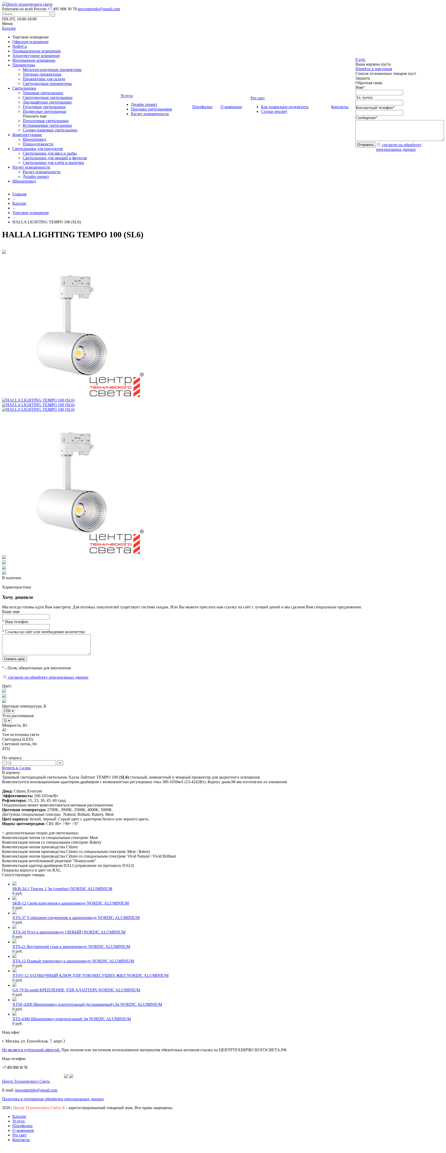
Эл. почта (363, 97)
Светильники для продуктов (37, 148)
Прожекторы (23, 65)
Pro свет (19, 1135)
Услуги (18, 1121)
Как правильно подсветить (284, 107)
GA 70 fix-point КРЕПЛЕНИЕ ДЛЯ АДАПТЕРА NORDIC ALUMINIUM (76, 990)
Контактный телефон (375, 107)
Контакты (21, 1140)
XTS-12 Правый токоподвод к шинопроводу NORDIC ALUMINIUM (73, 961)
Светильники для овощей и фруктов (55, 158)
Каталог (19, 203)
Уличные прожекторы (42, 74)
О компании (23, 1130)
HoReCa (19, 46)
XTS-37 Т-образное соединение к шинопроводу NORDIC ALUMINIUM (76, 917)
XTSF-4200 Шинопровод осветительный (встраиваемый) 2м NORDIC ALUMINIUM (87, 1004)
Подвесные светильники (44, 111)
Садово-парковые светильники (50, 130)
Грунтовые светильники (44, 107)
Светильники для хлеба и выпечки (53, 162)
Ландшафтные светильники (47, 102)
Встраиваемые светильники (47, 125)
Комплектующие (27, 134)
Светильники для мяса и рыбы (50, 153)
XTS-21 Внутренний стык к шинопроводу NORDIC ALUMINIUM (71, 946)
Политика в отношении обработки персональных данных (53, 1099)
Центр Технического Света (26, 1081)
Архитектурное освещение (36, 55)
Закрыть (362, 78)
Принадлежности (38, 144)
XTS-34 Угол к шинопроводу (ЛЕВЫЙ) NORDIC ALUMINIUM (68, 932)
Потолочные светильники (46, 121)
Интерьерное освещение (33, 60)
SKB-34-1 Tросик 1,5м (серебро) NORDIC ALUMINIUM (62, 889)
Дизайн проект (36, 176)
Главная (19, 194)
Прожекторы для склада (44, 79)
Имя (360, 87)
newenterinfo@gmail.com (99, 9)
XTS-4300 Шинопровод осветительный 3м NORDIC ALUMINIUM (71, 1019)
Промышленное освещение (36, 51)
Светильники (24, 88)
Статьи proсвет (274, 111)
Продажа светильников (151, 109)
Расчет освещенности (31, 167)
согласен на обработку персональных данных (399, 147)
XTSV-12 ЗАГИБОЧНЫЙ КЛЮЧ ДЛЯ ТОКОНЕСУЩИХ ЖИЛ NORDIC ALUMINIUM (90, 975)
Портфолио (22, 1126)
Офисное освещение (30, 42)
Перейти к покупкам (373, 69)
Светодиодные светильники (48, 97)
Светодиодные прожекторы (47, 83)
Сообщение (366, 117)
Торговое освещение (30, 212)
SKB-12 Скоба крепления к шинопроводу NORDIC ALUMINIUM (70, 903)
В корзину (11, 772)
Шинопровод (34, 139)
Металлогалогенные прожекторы (52, 69)
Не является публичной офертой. (31, 1050)
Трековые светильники (43, 93)
